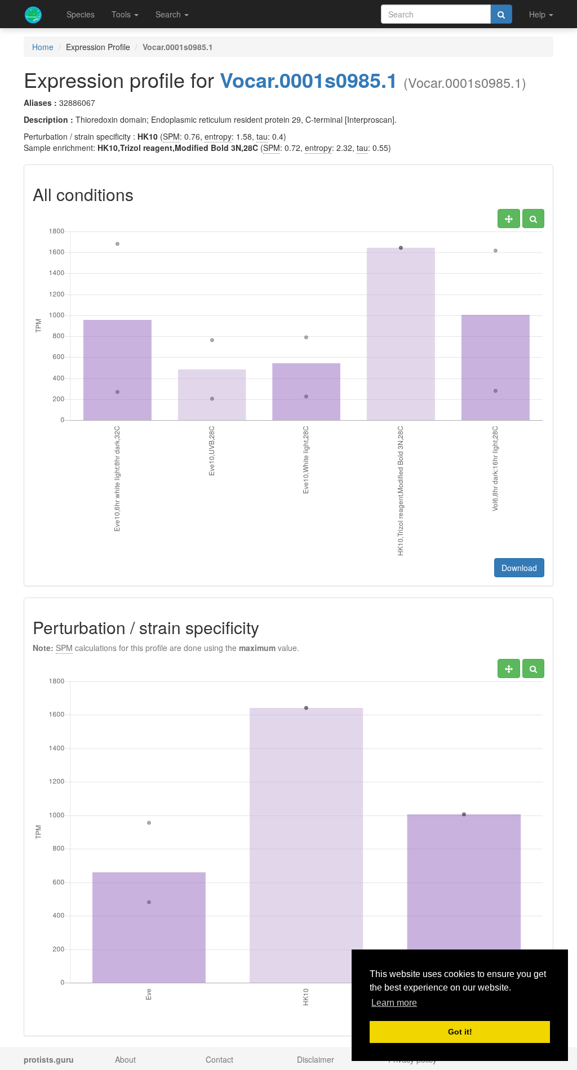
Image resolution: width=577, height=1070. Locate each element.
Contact (219, 1059)
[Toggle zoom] (533, 218)
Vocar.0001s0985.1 (309, 79)
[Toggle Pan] (509, 218)
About (125, 1059)
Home (43, 46)
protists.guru (49, 1059)
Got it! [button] (460, 1031)
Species (80, 14)
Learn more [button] (394, 1002)
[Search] (501, 14)
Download (519, 567)
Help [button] (538, 14)
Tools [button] (122, 14)
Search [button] (169, 14)
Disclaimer (315, 1059)
